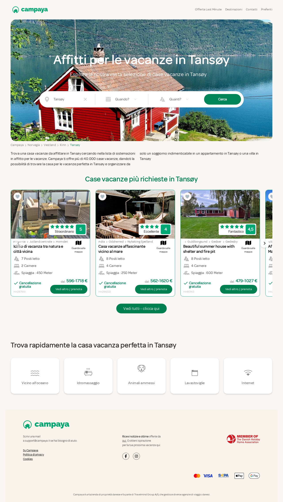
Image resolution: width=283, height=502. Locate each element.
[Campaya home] (29, 9)
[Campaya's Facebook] (125, 456)
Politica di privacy (33, 454)
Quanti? (175, 99)
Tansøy (75, 145)
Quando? (122, 99)
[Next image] (264, 243)
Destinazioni (233, 9)
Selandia (99, 241)
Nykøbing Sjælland (140, 241)
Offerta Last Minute (208, 9)
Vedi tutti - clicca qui (141, 308)
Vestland (50, 145)
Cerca (222, 99)
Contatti (252, 9)
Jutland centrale (41, 241)
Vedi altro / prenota (68, 289)
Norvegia (34, 145)
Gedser (216, 241)
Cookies (28, 459)
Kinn (63, 145)
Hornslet (62, 241)
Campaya (17, 145)
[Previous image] (18, 243)
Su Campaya (30, 450)
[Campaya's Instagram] (136, 456)
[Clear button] (85, 99)
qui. (124, 441)
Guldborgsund (197, 241)
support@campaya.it (37, 441)
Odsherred (116, 241)
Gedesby (232, 241)
